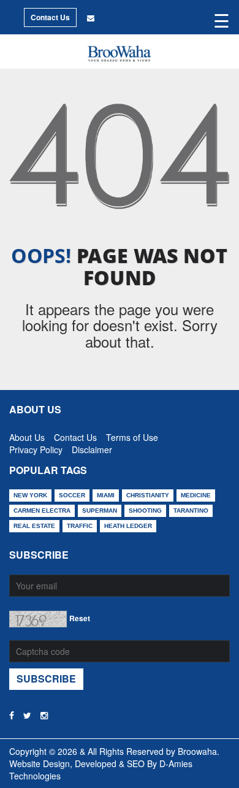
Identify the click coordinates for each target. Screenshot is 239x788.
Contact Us (50, 17)
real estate (34, 525)
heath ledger (128, 525)
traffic (80, 525)
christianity (147, 495)
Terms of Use (132, 434)
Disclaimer (92, 447)
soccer (72, 495)
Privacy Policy (36, 447)
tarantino (190, 510)
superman (99, 510)
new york (30, 495)
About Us (27, 434)
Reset (79, 618)
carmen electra (41, 510)
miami (106, 495)
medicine (196, 495)
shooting (145, 510)
